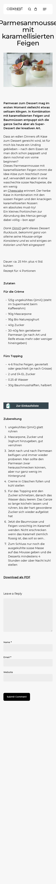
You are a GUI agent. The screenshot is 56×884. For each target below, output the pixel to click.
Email (7, 657)
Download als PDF (16, 577)
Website (8, 672)
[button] (44, 9)
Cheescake (15, 190)
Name (7, 642)
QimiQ (16, 228)
